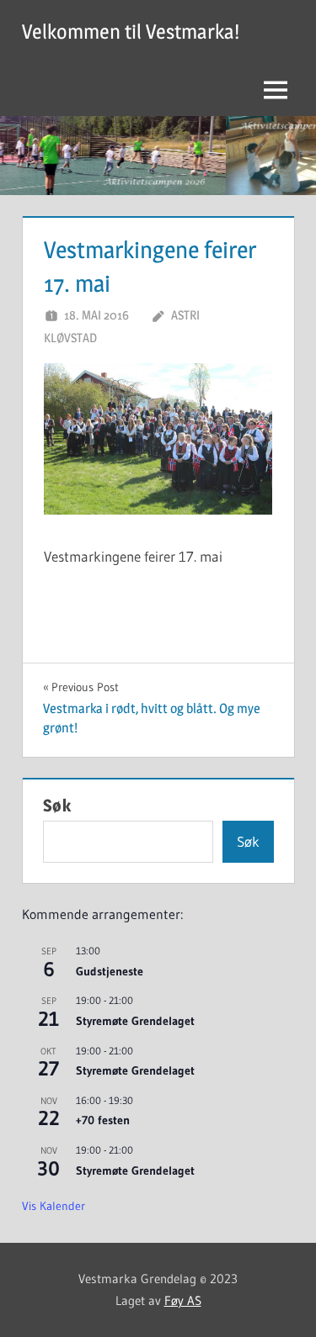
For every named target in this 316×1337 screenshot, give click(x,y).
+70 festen (103, 1120)
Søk (57, 805)
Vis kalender (53, 1205)
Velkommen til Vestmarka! (130, 31)
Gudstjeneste (109, 971)
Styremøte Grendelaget (135, 1020)
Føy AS (182, 1300)
